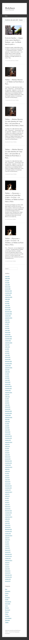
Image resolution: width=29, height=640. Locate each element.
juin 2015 (7, 541)
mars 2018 (7, 479)
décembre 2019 (8, 436)
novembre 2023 (8, 338)
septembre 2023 (8, 342)
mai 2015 (7, 544)
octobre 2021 (8, 390)
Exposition (7, 597)
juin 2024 (7, 324)
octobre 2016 (8, 515)
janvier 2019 (7, 459)
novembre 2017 (8, 488)
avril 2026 (7, 282)
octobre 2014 (8, 558)
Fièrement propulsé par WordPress (12, 630)
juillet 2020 (7, 421)
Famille (6, 599)
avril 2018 (7, 477)
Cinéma (6, 593)
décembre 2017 (8, 485)
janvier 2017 (7, 508)
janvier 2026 (7, 288)
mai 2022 (7, 376)
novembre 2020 (8, 413)
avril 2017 (7, 502)
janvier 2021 (7, 409)
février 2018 (7, 481)
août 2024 (7, 320)
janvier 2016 (7, 527)
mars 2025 (7, 305)
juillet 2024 (7, 322)
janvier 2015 (7, 552)
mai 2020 (7, 425)
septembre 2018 (8, 467)
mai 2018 (7, 475)
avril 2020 (7, 427)
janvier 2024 (7, 334)
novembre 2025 (8, 293)
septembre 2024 (8, 318)
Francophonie (8, 601)
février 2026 (7, 286)
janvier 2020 (7, 434)
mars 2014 (7, 568)
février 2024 (7, 332)
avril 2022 (7, 378)
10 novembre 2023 (9, 60)
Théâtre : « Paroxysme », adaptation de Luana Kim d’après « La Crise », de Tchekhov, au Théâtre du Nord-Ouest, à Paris (14, 197)
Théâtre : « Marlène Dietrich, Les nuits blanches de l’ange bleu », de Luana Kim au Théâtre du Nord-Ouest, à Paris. (14, 153)
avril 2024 (7, 328)
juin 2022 (7, 374)
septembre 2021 (8, 392)
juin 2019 (7, 448)
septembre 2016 (8, 517)
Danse (6, 595)
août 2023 (7, 344)
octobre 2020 (8, 415)
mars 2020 (7, 429)
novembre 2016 (8, 512)
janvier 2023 (7, 359)
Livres (6, 605)
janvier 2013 (7, 581)
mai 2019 (7, 450)
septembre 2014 (8, 560)
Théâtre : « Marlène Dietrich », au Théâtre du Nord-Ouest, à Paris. (14, 82)
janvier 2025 (7, 309)
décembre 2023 (8, 336)
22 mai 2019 (7, 219)
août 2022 (7, 369)
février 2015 (7, 550)
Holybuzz (10, 8)
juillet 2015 (7, 539)
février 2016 (7, 525)
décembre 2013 (8, 575)
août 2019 (7, 444)
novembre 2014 (8, 556)
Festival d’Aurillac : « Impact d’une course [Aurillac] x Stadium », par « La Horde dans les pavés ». (14, 41)
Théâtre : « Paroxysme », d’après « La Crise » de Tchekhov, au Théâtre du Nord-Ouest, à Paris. (14, 241)
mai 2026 (7, 280)
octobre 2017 (8, 490)
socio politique (8, 618)
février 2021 (7, 407)
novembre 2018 (8, 463)
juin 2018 (7, 473)
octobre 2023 (8, 340)
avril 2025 (7, 303)
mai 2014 (7, 564)
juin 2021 (7, 398)
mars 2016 (7, 523)
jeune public (7, 603)
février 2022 (7, 382)
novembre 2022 (8, 363)
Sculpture (7, 616)
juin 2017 (7, 498)
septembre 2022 (8, 367)
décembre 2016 (8, 510)
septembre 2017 (8, 492)
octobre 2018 (8, 465)
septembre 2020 (8, 417)
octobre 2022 (8, 365)
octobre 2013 (8, 579)
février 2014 (7, 570)
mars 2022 (7, 380)
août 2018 (7, 469)
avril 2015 (7, 546)
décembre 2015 (8, 529)
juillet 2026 (7, 278)
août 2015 (7, 537)
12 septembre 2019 (9, 100)
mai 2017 (7, 500)
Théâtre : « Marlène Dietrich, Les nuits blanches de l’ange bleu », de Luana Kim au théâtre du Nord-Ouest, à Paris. (14, 122)
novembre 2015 (8, 531)
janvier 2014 (7, 573)
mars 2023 (7, 355)
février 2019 (7, 456)
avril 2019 (7, 452)
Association (7, 591)
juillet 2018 (7, 471)
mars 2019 (7, 454)
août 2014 (7, 562)
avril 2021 (7, 403)
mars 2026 (7, 284)
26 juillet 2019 (8, 141)
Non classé (7, 610)
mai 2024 (7, 326)
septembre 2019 (8, 442)
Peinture (7, 612)
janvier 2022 (7, 384)
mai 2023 (7, 351)
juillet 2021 (7, 396)
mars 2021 (7, 405)
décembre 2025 (8, 291)
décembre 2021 (8, 386)
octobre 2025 (8, 295)
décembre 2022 (8, 361)
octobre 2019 (8, 440)
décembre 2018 (8, 461)
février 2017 (7, 506)
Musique (7, 608)
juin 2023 (7, 349)
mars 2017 (7, 504)
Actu (6, 589)
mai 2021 (7, 400)
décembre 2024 (8, 311)
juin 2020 (7, 423)
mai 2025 (7, 301)
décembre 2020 (8, 411)
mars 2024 (7, 330)
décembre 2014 (8, 554)
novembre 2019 (8, 438)
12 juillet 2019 (8, 174)
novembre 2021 (8, 388)
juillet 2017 (7, 496)
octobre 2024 (8, 315)
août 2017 (7, 494)
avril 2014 (7, 566)
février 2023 (7, 357)
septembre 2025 (8, 297)
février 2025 (7, 307)
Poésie (6, 614)
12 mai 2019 (7, 261)
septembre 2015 (8, 535)
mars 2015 (7, 548)
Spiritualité (7, 620)
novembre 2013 (8, 577)
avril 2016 (7, 521)
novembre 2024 (8, 313)
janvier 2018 (7, 483)
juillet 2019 (7, 446)
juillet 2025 (7, 299)
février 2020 (7, 432)
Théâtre (16, 60)
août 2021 (7, 394)
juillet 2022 (7, 371)
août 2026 (7, 276)
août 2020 (7, 419)
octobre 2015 (8, 533)
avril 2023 (7, 353)
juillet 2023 (7, 347)
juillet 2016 (7, 519)
